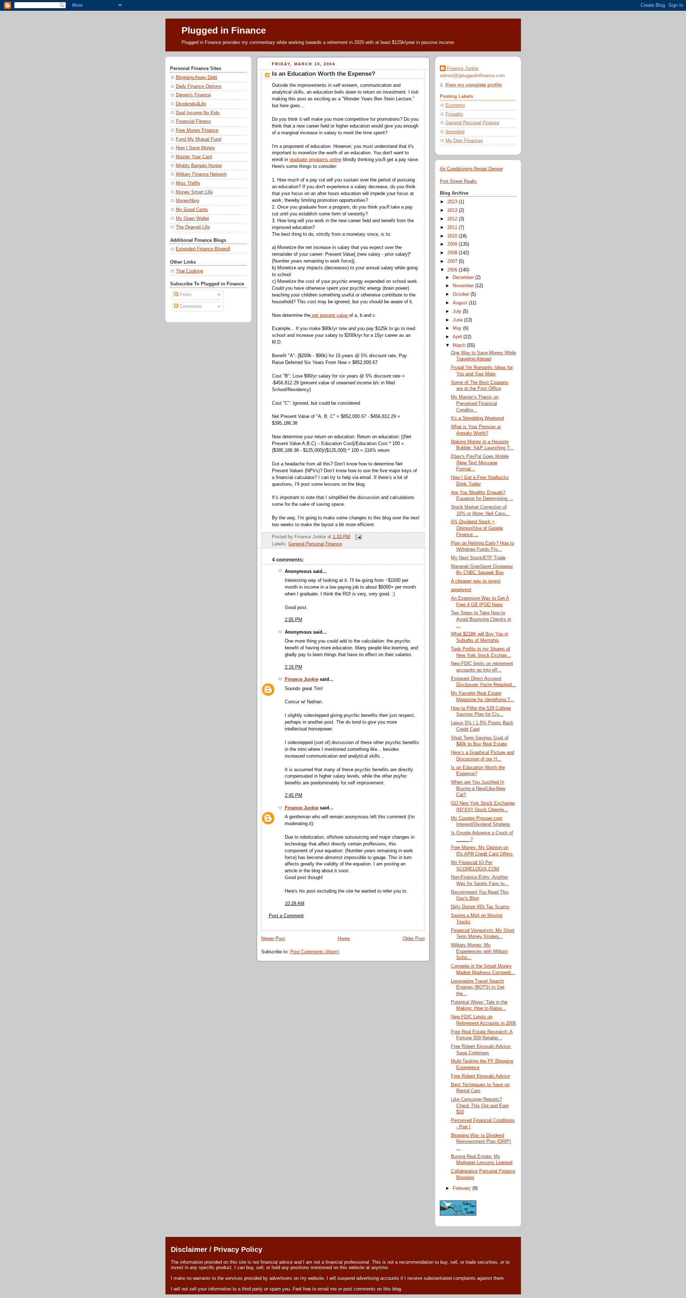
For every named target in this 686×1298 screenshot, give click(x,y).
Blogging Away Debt (196, 77)
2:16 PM (293, 667)
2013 (453, 210)
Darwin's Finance (193, 95)
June (458, 320)
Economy (455, 105)
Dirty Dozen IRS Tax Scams (480, 906)
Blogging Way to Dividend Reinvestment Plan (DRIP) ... (481, 1141)
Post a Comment (286, 915)
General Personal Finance (315, 543)
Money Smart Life (194, 192)
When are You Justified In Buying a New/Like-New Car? (478, 788)
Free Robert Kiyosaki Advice (480, 1076)
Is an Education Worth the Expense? (323, 73)
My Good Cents (192, 209)
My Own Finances (464, 140)
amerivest (461, 589)
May (458, 328)
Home (344, 938)
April (458, 336)
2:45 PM (293, 795)
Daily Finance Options (199, 86)
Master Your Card (194, 156)
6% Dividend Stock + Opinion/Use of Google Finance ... (477, 528)
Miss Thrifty (188, 183)
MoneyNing (187, 200)
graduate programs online (315, 159)
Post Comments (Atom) (314, 951)
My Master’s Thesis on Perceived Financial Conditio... (474, 403)
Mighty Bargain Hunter (199, 165)
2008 (453, 252)
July (458, 311)
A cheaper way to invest (476, 581)
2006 (453, 270)
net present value (329, 315)
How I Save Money (195, 147)
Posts (185, 294)
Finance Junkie (301, 679)
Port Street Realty (458, 181)
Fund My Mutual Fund (198, 139)
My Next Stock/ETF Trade (478, 557)
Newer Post (273, 938)
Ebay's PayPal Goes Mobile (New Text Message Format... (480, 462)
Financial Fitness (193, 121)
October (462, 294)
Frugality (454, 114)
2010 (453, 236)
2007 (453, 261)
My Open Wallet (192, 218)
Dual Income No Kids (198, 112)
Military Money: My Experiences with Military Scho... (479, 951)
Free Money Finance (197, 130)
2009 (453, 244)
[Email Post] (357, 536)
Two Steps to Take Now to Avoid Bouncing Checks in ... (481, 619)
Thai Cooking (189, 271)
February (462, 1188)
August (461, 302)
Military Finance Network (201, 174)
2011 (453, 227)
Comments (190, 306)
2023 (453, 201)
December (464, 277)
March (460, 345)
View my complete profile (473, 85)
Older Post (414, 938)
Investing (455, 131)
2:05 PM (293, 619)
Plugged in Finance (224, 30)
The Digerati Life (193, 227)
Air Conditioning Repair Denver (471, 168)
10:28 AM (294, 903)
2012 (453, 218)
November (464, 285)
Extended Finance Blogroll (203, 248)
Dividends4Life (191, 103)
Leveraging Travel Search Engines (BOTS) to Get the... (477, 987)
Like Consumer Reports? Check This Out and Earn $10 (480, 1105)
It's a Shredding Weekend (477, 418)
